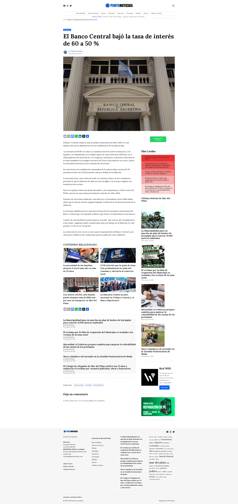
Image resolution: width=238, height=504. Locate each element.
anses (155, 437)
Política (138, 13)
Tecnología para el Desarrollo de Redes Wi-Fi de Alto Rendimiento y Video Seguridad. (166, 378)
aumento (166, 437)
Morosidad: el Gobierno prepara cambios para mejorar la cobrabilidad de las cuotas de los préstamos (99, 345)
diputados (166, 443)
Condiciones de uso (69, 469)
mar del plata (157, 462)
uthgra (165, 477)
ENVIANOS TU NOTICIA (158, 139)
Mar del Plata (80, 13)
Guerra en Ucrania (153, 453)
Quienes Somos (68, 464)
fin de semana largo (168, 448)
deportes (158, 442)
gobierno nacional (160, 451)
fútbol (151, 451)
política (153, 471)
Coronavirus (166, 439)
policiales (163, 468)
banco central (79, 385)
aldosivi (151, 437)
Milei (168, 463)
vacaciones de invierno (154, 479)
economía (88, 385)
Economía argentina (164, 446)
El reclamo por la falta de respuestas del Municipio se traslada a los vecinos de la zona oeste (98, 333)
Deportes (120, 13)
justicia (157, 459)
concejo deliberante (154, 439)
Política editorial (68, 466)
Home (64, 19)
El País (103, 13)
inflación (151, 456)
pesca (157, 468)
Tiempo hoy (168, 474)
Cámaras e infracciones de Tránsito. (134, 16)
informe (156, 456)
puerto (159, 471)
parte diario (152, 468)
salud (164, 471)
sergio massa (152, 474)
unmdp (161, 477)
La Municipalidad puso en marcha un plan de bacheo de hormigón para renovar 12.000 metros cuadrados (97, 321)
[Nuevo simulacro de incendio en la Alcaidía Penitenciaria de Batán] (153, 335)
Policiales (111, 13)
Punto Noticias (77, 51)
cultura (151, 443)
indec (171, 453)
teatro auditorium (160, 474)
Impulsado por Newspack (167, 500)
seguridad (169, 471)
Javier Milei (152, 459)
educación (152, 448)
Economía (129, 13)
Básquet (170, 437)
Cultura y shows (156, 13)
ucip (157, 477)
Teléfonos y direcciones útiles (112, 16)
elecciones (159, 448)
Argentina (160, 437)
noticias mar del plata (161, 466)
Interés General (93, 13)
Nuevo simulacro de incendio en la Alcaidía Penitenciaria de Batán (97, 356)
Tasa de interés (98, 385)
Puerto (146, 13)
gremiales (169, 451)
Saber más (164, 387)
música (151, 466)
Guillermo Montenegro (164, 453)
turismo (152, 477)
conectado (81, 401)
